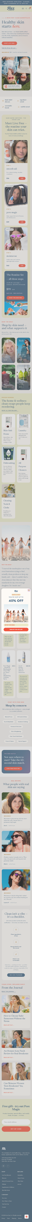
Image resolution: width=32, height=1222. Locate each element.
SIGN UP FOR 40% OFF (16, 629)
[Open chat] (26, 1217)
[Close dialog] (29, 590)
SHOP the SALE (16, 594)
